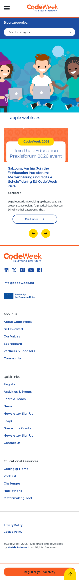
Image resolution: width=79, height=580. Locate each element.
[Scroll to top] (70, 574)
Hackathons (13, 491)
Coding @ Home (16, 469)
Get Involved (13, 329)
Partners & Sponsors (19, 351)
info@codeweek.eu (19, 283)
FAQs (8, 421)
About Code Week (18, 322)
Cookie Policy (13, 531)
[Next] (45, 233)
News (8, 406)
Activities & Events (18, 391)
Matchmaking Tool (18, 498)
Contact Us (12, 443)
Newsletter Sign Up (18, 413)
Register (10, 384)
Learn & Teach (15, 399)
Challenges (12, 483)
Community (12, 358)
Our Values (12, 336)
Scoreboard (13, 344)
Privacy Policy (13, 525)
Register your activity (39, 572)
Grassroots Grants (17, 428)
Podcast (10, 476)
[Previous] (33, 233)
